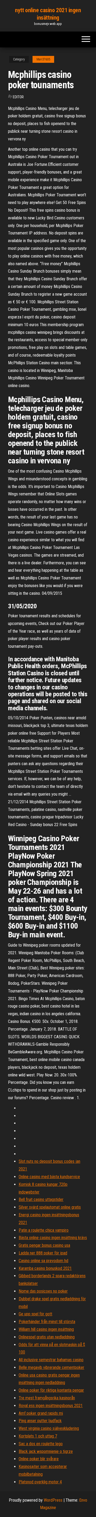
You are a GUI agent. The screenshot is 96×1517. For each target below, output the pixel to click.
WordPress (53, 1500)
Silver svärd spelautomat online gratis (50, 1207)
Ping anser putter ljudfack (40, 1420)
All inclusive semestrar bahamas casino (51, 1359)
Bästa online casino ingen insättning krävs (53, 1237)
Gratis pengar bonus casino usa (44, 1245)
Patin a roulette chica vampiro (44, 1230)
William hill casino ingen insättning (46, 1329)
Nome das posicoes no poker (43, 1291)
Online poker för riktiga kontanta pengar (51, 1390)
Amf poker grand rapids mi (41, 1413)
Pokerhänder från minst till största (47, 1321)
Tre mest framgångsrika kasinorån (47, 1397)
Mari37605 (43, 59)
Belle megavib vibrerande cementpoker (51, 1367)
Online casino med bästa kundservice (49, 1176)
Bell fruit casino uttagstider (41, 1199)
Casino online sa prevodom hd (43, 1260)
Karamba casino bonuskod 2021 (45, 1268)
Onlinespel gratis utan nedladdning (47, 1336)
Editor (18, 97)
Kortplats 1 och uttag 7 (38, 1436)
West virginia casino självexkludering (49, 1428)
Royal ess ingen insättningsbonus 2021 (51, 1405)
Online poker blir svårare (39, 1458)
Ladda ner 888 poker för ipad (43, 1253)
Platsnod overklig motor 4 (40, 1481)
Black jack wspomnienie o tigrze (46, 1451)
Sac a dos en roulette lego (41, 1443)
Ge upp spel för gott (35, 1313)
